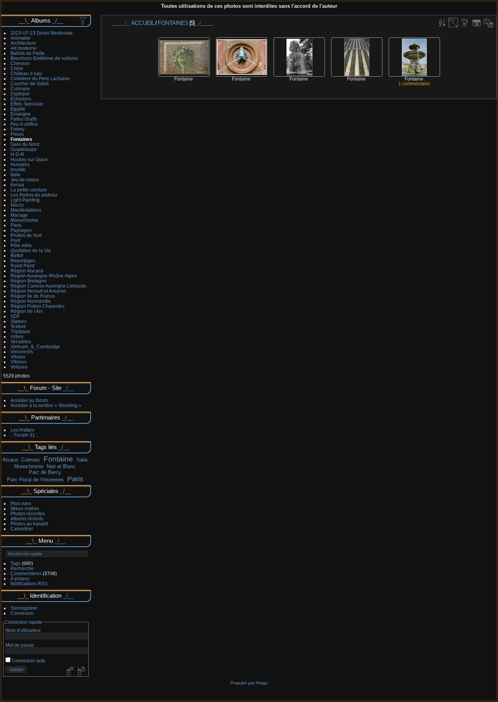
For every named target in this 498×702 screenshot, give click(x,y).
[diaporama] (465, 23)
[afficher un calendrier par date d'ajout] (477, 23)
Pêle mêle (21, 245)
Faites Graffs (24, 118)
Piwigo (262, 683)
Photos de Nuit (26, 235)
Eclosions (21, 98)
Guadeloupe (24, 149)
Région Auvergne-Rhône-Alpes (44, 275)
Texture (18, 326)
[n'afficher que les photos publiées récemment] (83, 21)
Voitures (19, 366)
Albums (41, 20)
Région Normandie (31, 301)
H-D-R (17, 154)
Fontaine (58, 459)
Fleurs (17, 134)
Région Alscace (27, 270)
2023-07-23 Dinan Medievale (42, 32)
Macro (17, 204)
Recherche (22, 568)
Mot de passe (19, 645)
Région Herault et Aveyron (38, 290)
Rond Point (22, 265)
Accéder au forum (29, 400)
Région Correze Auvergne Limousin (48, 285)
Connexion (22, 613)
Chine (17, 68)
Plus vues (21, 503)
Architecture (23, 43)
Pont (15, 240)
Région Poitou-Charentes (38, 306)
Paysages (21, 230)
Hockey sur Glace (29, 159)
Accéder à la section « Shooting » (46, 405)
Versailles (21, 341)
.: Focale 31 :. (25, 434)
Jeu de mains (25, 179)
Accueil (142, 22)
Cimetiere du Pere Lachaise (40, 78)
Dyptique (20, 93)
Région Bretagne (29, 280)
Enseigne (21, 113)
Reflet (17, 255)
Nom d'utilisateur (23, 630)
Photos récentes (28, 513)
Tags (16, 563)
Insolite (18, 169)
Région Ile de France (33, 295)
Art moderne (24, 48)
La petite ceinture (29, 189)
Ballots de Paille (28, 53)
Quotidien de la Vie (31, 250)
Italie (16, 174)
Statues (18, 321)
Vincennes (22, 351)
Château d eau (26, 73)
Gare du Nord (25, 144)
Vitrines (18, 361)
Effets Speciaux (27, 103)
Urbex (17, 336)
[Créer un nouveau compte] (69, 671)
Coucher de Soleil (30, 83)
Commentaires (26, 573)
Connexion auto (28, 660)
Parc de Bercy (45, 472)
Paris (16, 225)
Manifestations (26, 209)
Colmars (30, 460)
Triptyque (20, 331)
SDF (15, 316)
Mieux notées (25, 508)
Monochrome (25, 220)
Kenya (17, 184)
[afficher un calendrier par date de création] (488, 23)
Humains (20, 164)
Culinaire (20, 88)
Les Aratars (22, 429)
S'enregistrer (24, 608)
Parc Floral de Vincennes (35, 480)
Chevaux (20, 63)
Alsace (10, 460)
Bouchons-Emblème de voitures (44, 58)
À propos (20, 578)
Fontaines (21, 139)
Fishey (18, 129)
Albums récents (27, 518)
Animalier (21, 37)
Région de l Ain (27, 311)
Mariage (19, 215)
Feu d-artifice (24, 123)
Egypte (18, 108)
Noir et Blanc (61, 466)
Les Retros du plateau (34, 194)
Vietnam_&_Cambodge (35, 346)
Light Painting (25, 199)
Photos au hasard (29, 523)
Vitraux (18, 356)
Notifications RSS (29, 583)
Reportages (23, 260)
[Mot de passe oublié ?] (80, 671)
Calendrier (22, 528)
